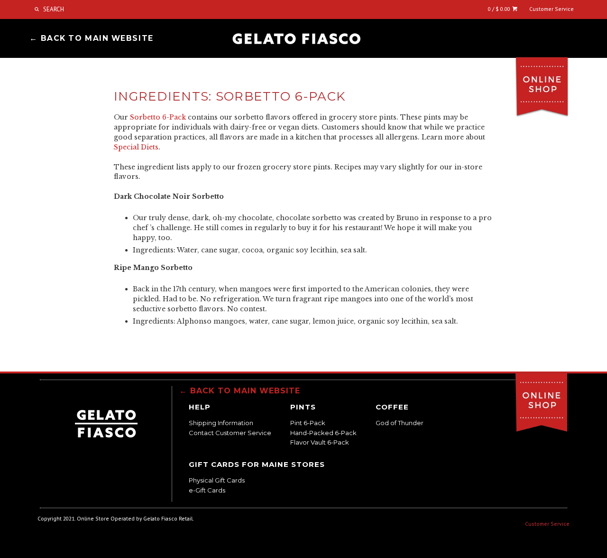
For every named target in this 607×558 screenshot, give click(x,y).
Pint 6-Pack (307, 423)
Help (200, 406)
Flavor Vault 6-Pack (319, 442)
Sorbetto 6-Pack (158, 117)
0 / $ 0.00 (500, 8)
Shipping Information (221, 423)
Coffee (392, 406)
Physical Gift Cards (217, 480)
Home (296, 39)
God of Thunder (399, 423)
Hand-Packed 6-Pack (323, 433)
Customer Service (551, 8)
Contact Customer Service (230, 433)
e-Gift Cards (207, 490)
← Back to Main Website (91, 38)
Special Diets (136, 147)
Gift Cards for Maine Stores (257, 464)
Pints (303, 406)
